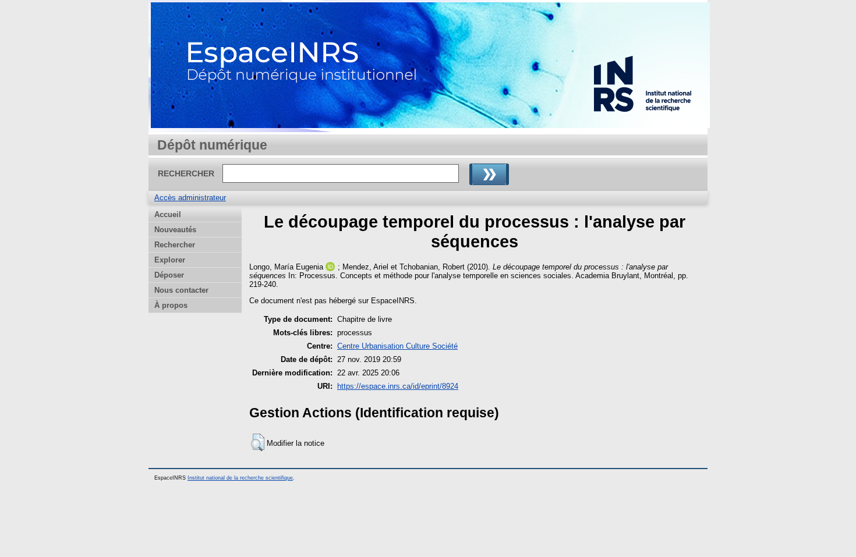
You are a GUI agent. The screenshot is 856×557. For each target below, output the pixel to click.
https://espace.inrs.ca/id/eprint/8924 (397, 386)
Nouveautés (175, 229)
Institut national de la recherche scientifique (240, 478)
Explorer (169, 260)
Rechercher (174, 244)
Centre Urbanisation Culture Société (397, 346)
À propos (171, 305)
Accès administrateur (190, 197)
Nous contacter (181, 290)
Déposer (169, 275)
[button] (257, 442)
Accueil (167, 214)
